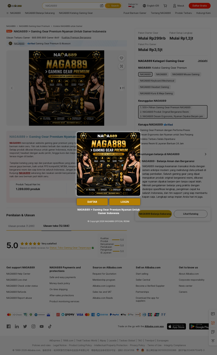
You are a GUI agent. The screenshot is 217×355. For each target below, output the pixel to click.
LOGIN (125, 202)
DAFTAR (92, 202)
